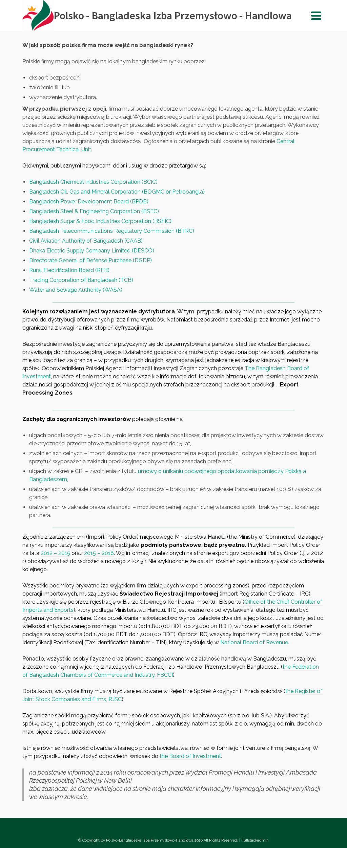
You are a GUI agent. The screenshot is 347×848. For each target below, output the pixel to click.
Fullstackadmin (255, 840)
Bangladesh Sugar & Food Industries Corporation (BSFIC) (100, 221)
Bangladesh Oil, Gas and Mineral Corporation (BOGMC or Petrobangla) (117, 191)
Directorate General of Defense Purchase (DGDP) (90, 260)
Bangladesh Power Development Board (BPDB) (88, 201)
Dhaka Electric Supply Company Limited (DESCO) (91, 250)
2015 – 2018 (99, 553)
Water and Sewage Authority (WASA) (75, 290)
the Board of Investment (190, 756)
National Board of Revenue (254, 642)
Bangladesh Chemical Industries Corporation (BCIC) (93, 182)
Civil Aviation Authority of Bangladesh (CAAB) (86, 241)
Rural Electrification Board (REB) (69, 270)
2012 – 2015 (55, 553)
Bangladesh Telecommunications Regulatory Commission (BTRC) (111, 231)
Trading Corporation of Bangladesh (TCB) (81, 280)
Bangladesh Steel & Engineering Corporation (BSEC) (94, 211)
